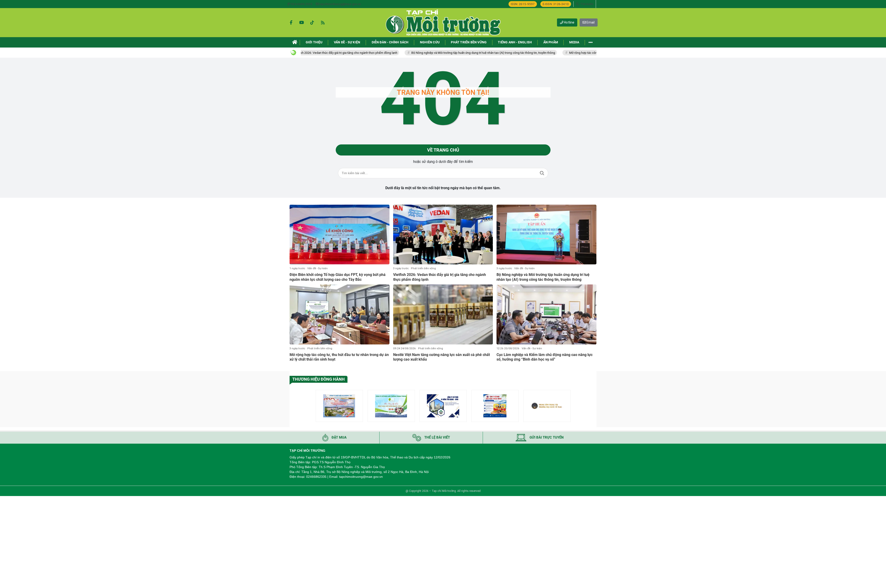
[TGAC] (547, 406)
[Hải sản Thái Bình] (495, 406)
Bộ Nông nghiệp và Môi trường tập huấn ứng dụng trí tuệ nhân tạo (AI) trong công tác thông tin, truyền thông (453, 52)
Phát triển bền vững (423, 268)
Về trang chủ (443, 150)
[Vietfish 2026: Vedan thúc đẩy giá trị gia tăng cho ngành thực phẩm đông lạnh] (443, 235)
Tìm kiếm (542, 173)
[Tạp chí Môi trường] (443, 22)
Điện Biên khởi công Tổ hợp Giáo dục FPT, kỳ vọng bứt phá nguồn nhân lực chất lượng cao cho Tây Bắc (338, 277)
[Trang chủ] (295, 42)
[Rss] (322, 22)
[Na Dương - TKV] (339, 406)
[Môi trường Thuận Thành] (391, 406)
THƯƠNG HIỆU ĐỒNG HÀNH (318, 379)
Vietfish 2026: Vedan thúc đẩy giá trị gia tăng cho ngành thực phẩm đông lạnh (315, 52)
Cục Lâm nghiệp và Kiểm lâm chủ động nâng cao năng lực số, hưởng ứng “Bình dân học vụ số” (545, 357)
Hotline (568, 22)
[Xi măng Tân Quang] (443, 406)
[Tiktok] (312, 22)
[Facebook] (291, 22)
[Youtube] (301, 22)
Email (590, 22)
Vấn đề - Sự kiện (317, 268)
